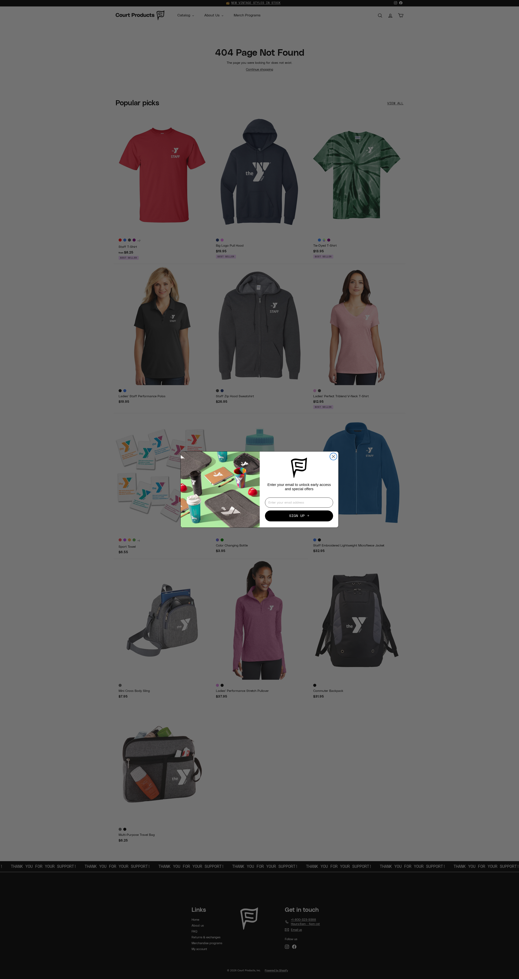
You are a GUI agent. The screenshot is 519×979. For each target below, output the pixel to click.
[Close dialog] (333, 456)
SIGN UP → (299, 516)
